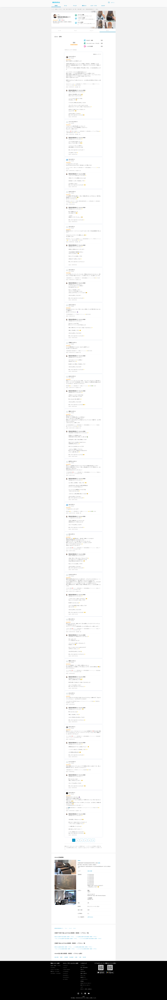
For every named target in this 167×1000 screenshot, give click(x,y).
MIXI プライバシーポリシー (85, 985)
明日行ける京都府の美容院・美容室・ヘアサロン (63, 946)
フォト (75, 30)
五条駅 (76, 957)
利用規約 (82, 981)
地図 (99, 862)
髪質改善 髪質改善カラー (90, 9)
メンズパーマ (65, 973)
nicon (84, 9)
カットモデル (65, 979)
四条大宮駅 (79, 9)
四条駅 (61, 957)
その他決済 (90, 898)
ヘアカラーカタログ (66, 969)
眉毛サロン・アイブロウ (55, 971)
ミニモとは (82, 965)
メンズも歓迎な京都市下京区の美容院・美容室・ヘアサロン (86, 936)
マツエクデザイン (66, 977)
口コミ (75, 928)
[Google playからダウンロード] (110, 972)
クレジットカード (91, 894)
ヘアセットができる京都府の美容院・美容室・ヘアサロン (65, 948)
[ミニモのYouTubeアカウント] (88, 993)
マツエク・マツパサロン (55, 969)
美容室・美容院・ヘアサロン (56, 965)
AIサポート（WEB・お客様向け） (86, 989)
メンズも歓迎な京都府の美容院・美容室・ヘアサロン (82, 946)
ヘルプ (81, 987)
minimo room (82, 971)
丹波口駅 (84, 957)
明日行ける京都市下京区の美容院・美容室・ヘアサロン (64, 936)
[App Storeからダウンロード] (101, 972)
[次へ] (93, 840)
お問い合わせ (90, 917)
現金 (88, 890)
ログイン (113, 2)
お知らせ (82, 969)
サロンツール (82, 975)
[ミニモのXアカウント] (81, 993)
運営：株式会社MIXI (84, 967)
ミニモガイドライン (84, 979)
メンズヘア (65, 967)
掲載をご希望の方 (83, 973)
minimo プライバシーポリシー (85, 983)
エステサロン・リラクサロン (56, 973)
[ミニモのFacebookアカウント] (85, 993)
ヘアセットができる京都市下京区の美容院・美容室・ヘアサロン (66, 938)
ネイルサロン (53, 967)
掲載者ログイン (83, 977)
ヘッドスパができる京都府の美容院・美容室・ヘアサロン (86, 948)
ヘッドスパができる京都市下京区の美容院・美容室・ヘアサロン (90, 938)
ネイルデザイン (65, 975)
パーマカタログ (65, 971)
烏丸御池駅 (71, 957)
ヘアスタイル (65, 965)
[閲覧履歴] (109, 2)
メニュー (91, 30)
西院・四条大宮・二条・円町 (71, 9)
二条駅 (80, 957)
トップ (52, 9)
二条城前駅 (66, 957)
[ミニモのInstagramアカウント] (78, 993)
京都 (64, 9)
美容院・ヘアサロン (58, 9)
